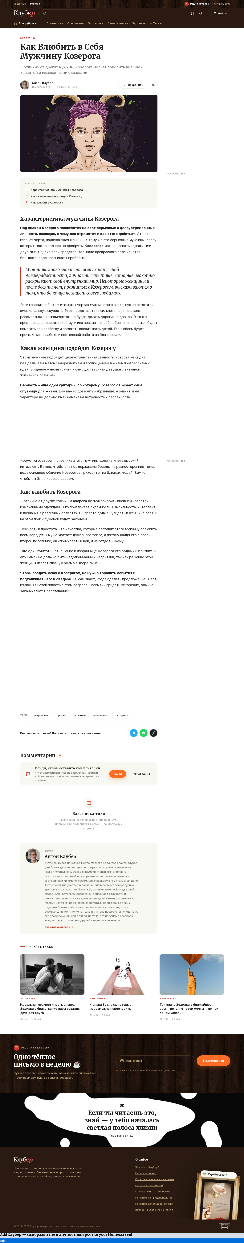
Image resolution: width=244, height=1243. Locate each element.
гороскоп (61, 715)
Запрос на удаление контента (154, 1209)
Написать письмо (146, 1173)
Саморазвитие (118, 23)
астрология (41, 715)
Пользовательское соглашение (154, 1179)
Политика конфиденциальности (155, 1197)
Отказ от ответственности (152, 1191)
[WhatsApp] (144, 733)
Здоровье (139, 23)
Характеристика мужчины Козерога (56, 189)
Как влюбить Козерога (46, 202)
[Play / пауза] (187, 4)
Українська (20, 3)
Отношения (75, 23)
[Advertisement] (88, 431)
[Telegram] (134, 733)
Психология (55, 23)
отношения (100, 715)
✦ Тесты (156, 23)
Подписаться (213, 1061)
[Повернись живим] (224, 1226)
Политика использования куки (154, 1203)
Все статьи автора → (59, 926)
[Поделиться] (153, 85)
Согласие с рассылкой (149, 1185)
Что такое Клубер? (147, 1167)
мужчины (80, 715)
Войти (117, 774)
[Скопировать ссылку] (153, 733)
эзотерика (121, 715)
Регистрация (141, 774)
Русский (35, 3)
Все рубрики (27, 23)
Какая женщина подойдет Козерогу (56, 196)
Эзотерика (95, 23)
